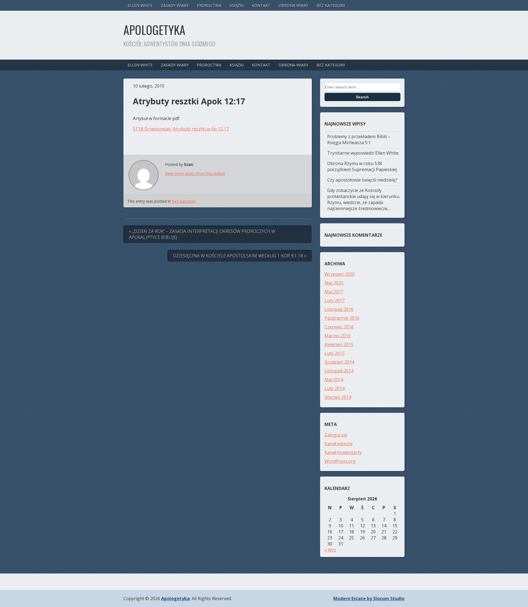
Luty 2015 (334, 353)
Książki (237, 5)
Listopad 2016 (338, 309)
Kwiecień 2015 (338, 344)
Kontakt (261, 5)
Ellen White (140, 5)
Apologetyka (154, 29)
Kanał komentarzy (343, 452)
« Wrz (330, 550)
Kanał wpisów (338, 444)
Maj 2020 (333, 283)
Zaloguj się (335, 435)
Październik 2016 (341, 318)
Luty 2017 (334, 300)
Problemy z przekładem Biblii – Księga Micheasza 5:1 (359, 139)
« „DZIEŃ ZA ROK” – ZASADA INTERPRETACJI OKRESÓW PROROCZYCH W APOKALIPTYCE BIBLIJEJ (202, 234)
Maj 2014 (333, 380)
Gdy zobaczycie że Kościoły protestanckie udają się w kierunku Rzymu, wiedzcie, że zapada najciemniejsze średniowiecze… (363, 199)
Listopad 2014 (338, 371)
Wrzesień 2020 (339, 274)
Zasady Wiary (175, 5)
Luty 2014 (334, 388)
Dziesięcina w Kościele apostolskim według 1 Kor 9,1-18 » (239, 256)
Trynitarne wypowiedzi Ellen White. (363, 153)
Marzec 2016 (337, 336)
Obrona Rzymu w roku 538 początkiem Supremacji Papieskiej (362, 166)
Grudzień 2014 (339, 362)
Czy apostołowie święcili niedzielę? (362, 180)
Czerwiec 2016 (339, 327)
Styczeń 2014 (337, 397)
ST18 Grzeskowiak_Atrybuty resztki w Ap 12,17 (181, 129)
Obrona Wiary (293, 5)
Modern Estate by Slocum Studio (369, 598)
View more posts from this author (195, 173)
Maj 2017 (333, 292)
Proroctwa (209, 5)
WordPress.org (340, 461)
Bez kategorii (331, 5)
